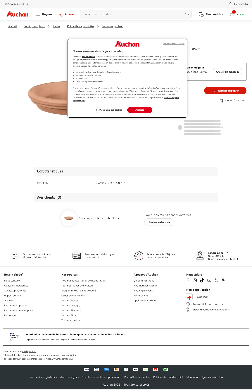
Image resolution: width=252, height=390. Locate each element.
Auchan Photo (69, 315)
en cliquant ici (29, 351)
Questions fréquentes (16, 285)
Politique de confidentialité (168, 377)
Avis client (9, 300)
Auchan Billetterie (71, 310)
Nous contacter (12, 280)
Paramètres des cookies (110, 110)
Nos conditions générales (43, 377)
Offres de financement (73, 295)
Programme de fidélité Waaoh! (78, 290)
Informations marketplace (18, 310)
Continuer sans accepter (173, 43)
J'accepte (139, 110)
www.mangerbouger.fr (62, 359)
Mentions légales (69, 377)
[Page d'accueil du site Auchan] (19, 14)
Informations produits (16, 305)
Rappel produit (12, 295)
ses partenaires (88, 56)
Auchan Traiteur (70, 300)
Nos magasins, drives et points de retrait (83, 280)
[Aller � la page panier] (236, 14)
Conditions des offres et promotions (101, 377)
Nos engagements (144, 290)
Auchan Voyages (70, 305)
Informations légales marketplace (205, 377)
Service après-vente (15, 290)
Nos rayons (10, 315)
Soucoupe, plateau (112, 26)
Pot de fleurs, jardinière (80, 26)
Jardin (56, 26)
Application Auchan (145, 300)
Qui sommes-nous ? (145, 280)
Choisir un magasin (227, 71)
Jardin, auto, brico (34, 26)
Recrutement (141, 295)
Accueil (12, 26)
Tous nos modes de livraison (77, 285)
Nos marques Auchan (146, 285)
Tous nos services (70, 320)
